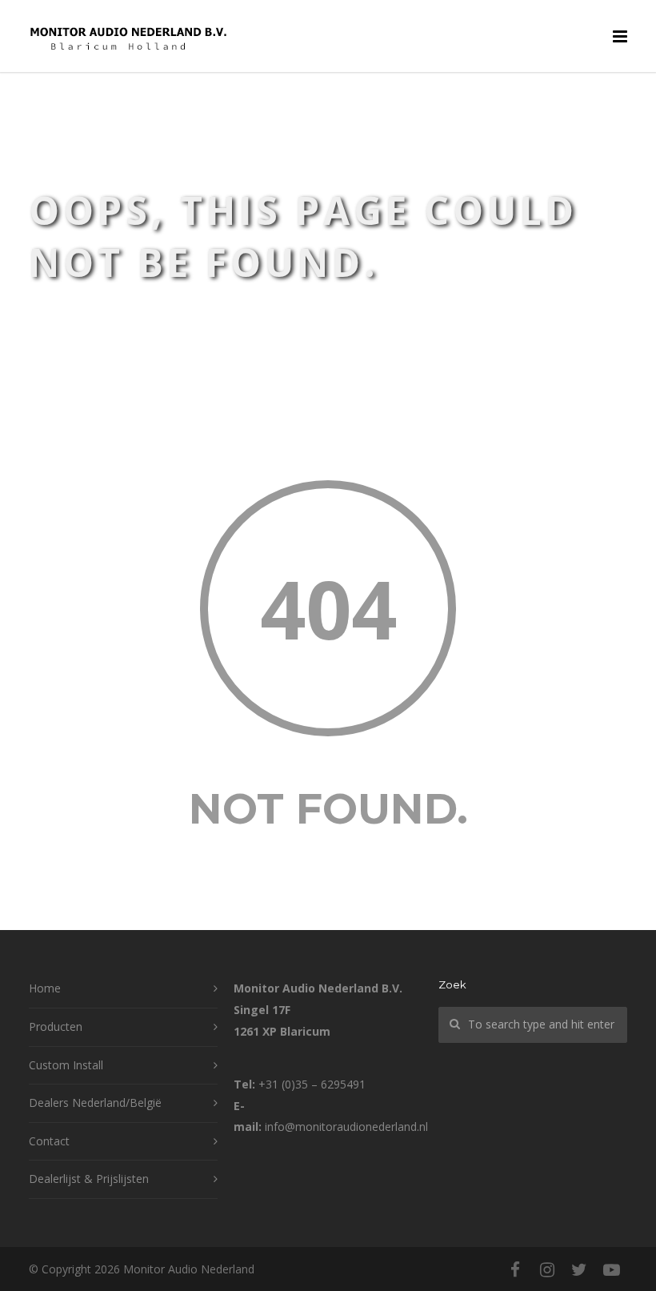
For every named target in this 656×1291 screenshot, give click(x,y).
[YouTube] (611, 1269)
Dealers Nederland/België (95, 1102)
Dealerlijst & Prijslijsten (89, 1178)
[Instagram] (547, 1269)
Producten (55, 1026)
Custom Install (66, 1064)
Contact (49, 1141)
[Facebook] (515, 1269)
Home (45, 988)
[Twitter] (579, 1269)
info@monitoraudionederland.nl (346, 1126)
